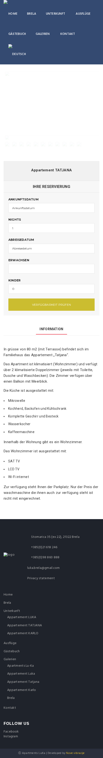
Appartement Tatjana (23, 682)
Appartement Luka (21, 674)
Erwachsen (18, 260)
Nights (14, 219)
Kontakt (67, 34)
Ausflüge (83, 13)
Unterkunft (55, 13)
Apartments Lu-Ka (20, 666)
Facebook (11, 731)
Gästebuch (17, 34)
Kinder (14, 280)
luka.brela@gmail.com (43, 568)
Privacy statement (41, 578)
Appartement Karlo (21, 690)
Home (12, 13)
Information (51, 329)
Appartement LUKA (21, 617)
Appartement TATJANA (24, 625)
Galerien (43, 34)
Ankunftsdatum (23, 199)
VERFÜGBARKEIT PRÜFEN (51, 304)
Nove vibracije (75, 753)
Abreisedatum (21, 240)
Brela (31, 13)
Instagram (11, 736)
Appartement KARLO (23, 633)
